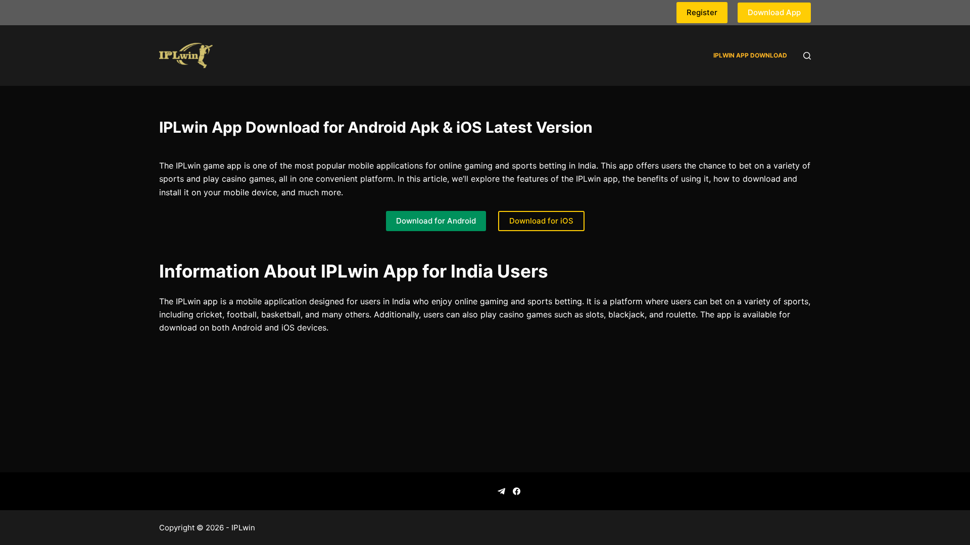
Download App (774, 12)
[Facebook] (516, 491)
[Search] (807, 56)
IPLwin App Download (750, 55)
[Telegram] (501, 491)
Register (702, 12)
